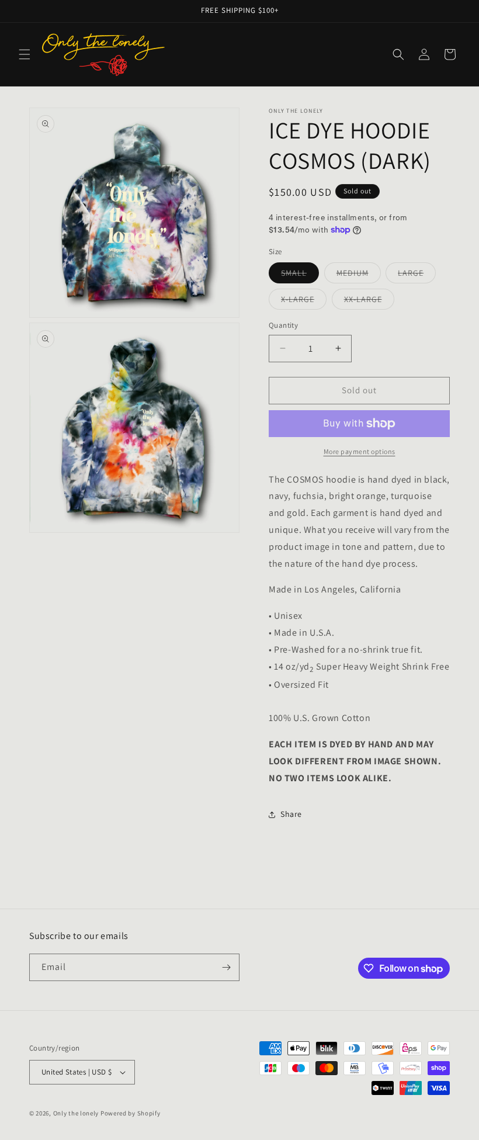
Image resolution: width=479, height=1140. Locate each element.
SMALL (300, 275)
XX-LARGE (369, 301)
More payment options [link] (359, 451)
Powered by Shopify (130, 1113)
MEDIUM (358, 275)
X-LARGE (304, 301)
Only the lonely (76, 1113)
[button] (24, 54)
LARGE (417, 275)
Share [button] (291, 814)
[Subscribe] (226, 967)
